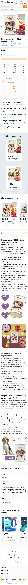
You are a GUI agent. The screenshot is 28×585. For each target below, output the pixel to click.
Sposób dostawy (9, 77)
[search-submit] (25, 6)
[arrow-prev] (1, 215)
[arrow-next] (26, 215)
